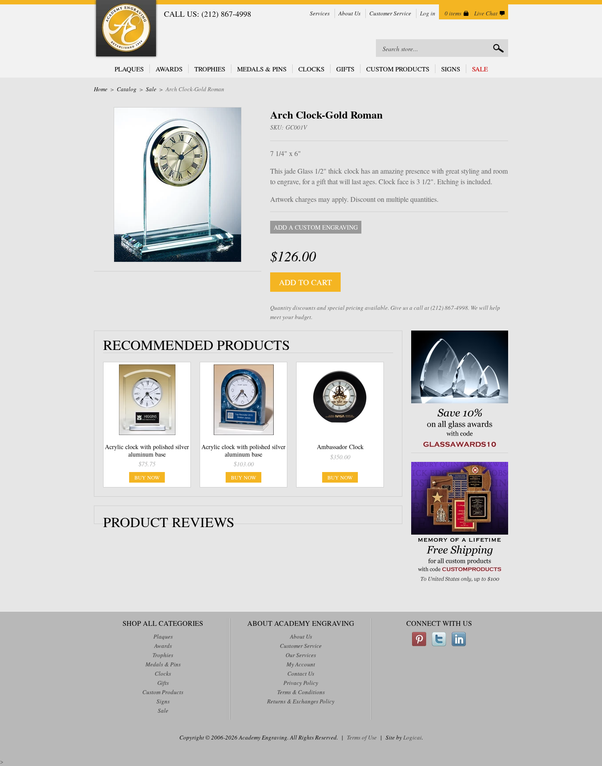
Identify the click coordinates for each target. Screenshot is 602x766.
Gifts (345, 68)
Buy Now (147, 477)
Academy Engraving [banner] (126, 29)
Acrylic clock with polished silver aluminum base (147, 450)
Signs (450, 68)
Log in (427, 13)
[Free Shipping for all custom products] (459, 583)
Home (101, 89)
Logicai (412, 737)
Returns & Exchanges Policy (300, 701)
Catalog (127, 89)
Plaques (129, 68)
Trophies (209, 68)
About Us (349, 13)
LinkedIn (459, 639)
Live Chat (486, 13)
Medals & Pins (261, 68)
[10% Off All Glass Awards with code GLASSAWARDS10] (459, 448)
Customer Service (390, 13)
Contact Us (300, 673)
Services (320, 13)
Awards (169, 68)
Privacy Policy (300, 683)
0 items (453, 13)
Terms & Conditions (301, 692)
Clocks (311, 68)
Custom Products (397, 68)
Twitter (439, 639)
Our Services (301, 655)
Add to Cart (305, 282)
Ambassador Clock (340, 446)
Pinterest (419, 639)
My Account (300, 664)
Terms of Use (362, 737)
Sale (480, 68)
